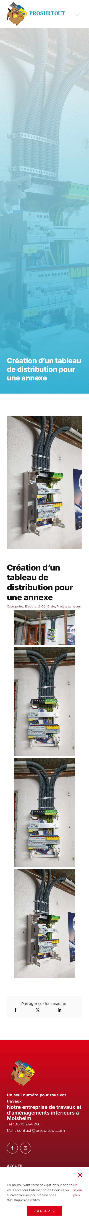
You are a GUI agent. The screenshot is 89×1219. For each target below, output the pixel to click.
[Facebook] (15, 1010)
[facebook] (12, 1148)
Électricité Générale (40, 606)
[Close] (79, 1175)
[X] (38, 1010)
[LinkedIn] (59, 1010)
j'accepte (44, 1211)
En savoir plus (77, 1190)
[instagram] (25, 1148)
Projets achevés (69, 606)
